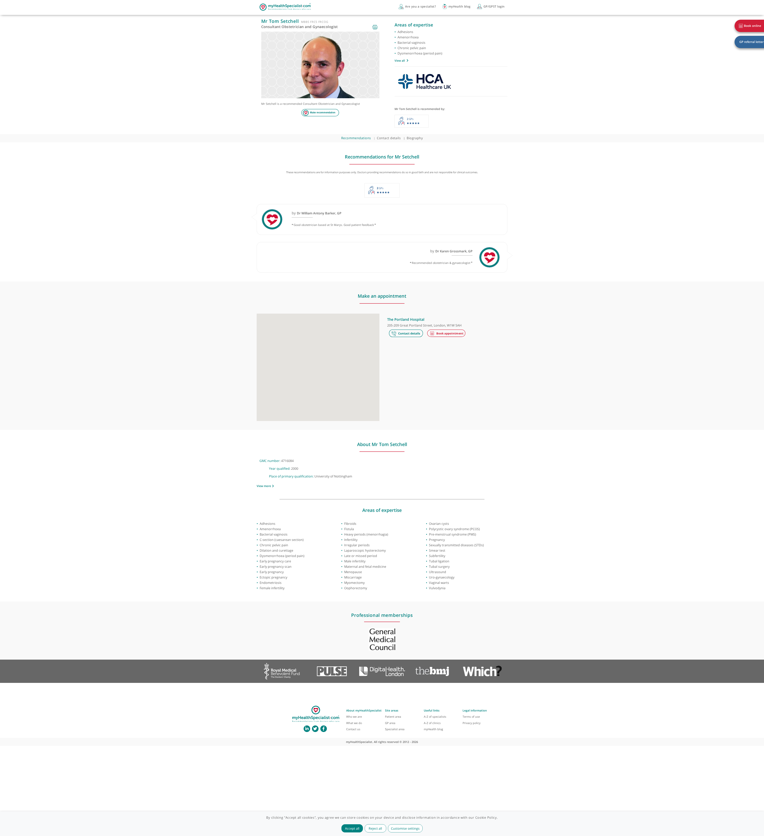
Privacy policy (471, 723)
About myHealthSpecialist (364, 710)
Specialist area (394, 729)
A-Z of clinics (432, 723)
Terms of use (471, 716)
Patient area (393, 716)
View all (400, 60)
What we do (354, 723)
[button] (318, 365)
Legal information (475, 710)
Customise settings (405, 828)
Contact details (389, 138)
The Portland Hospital (405, 319)
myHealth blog (433, 729)
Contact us (353, 729)
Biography (415, 138)
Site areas (391, 710)
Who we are (354, 716)
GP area (390, 723)
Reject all (375, 828)
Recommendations (356, 138)
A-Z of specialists (435, 716)
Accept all (352, 828)
